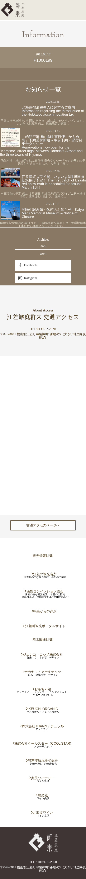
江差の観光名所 (45, 574)
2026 (43, 246)
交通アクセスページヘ (43, 525)
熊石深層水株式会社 (43, 761)
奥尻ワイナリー (43, 778)
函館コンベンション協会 (45, 591)
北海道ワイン (43, 812)
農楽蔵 (43, 795)
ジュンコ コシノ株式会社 (43, 654)
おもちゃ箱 (43, 689)
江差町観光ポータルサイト (45, 626)
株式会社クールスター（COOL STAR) (43, 743)
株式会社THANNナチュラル (43, 726)
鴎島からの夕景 (45, 611)
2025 (43, 254)
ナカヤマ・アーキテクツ (43, 672)
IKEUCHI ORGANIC (43, 709)
